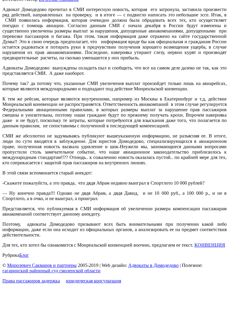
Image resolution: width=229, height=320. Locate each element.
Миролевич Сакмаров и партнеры (42, 265)
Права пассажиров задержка (31, 280)
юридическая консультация (93, 280)
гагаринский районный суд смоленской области (51, 270)
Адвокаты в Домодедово (153, 265)
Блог (24, 255)
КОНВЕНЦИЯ (209, 245)
